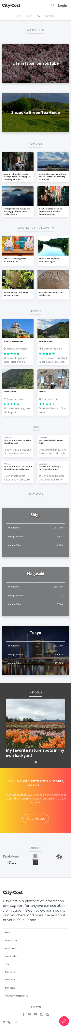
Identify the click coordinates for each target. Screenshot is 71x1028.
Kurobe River (10, 391)
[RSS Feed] (47, 1014)
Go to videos (35, 818)
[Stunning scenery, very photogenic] (18, 379)
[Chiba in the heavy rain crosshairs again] (53, 246)
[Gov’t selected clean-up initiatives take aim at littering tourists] (53, 196)
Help (7, 964)
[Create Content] (64, 1021)
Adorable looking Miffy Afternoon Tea (15, 260)
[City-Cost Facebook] (23, 1014)
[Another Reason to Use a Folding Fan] (53, 279)
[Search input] (52, 5)
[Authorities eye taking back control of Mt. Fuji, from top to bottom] (53, 161)
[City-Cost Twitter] (29, 1014)
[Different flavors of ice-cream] (53, 379)
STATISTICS (49, 16)
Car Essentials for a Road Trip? (51, 441)
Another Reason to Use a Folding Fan (51, 293)
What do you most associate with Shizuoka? (17, 441)
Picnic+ (42, 391)
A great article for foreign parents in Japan (16, 293)
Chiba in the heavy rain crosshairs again (50, 260)
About (7, 932)
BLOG (19, 16)
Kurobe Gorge (46, 341)
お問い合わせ (10, 988)
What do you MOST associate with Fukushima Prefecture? (18, 467)
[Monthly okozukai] (18, 161)
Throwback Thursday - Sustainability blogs (50, 467)
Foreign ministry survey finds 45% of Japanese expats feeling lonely (18, 211)
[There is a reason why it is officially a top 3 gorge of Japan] (53, 328)
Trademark (10, 972)
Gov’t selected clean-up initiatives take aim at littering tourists (50, 211)
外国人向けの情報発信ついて (16, 995)
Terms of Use (11, 940)
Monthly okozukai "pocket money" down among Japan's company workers (18, 177)
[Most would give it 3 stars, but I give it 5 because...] (18, 328)
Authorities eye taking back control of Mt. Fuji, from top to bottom (52, 177)
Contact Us (10, 979)
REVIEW (28, 16)
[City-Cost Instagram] (41, 1014)
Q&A (38, 16)
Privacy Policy (11, 948)
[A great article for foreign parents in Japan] (18, 279)
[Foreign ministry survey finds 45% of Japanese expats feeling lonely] (18, 196)
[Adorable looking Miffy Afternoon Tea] (18, 246)
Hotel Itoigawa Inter (13, 341)
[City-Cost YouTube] (35, 1014)
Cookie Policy (11, 956)
